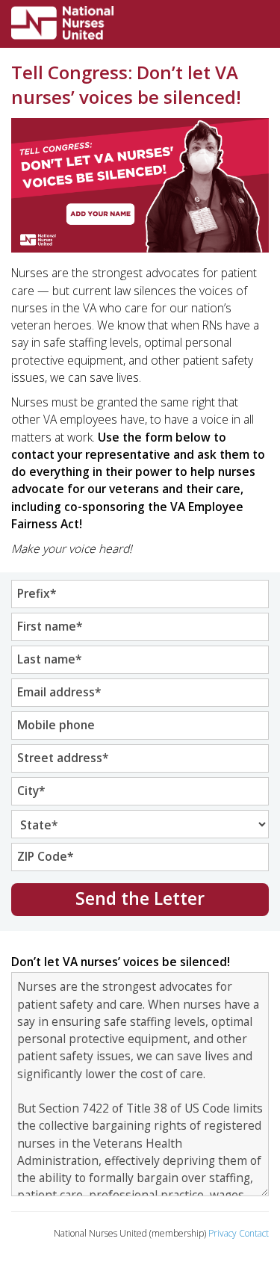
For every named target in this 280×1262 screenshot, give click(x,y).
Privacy (222, 1233)
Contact (254, 1233)
